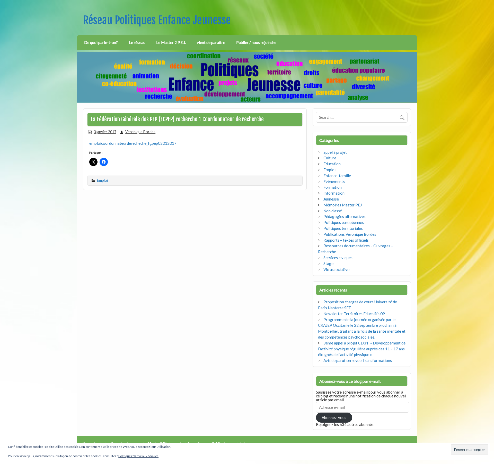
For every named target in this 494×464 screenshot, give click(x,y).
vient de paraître (211, 42)
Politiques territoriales (343, 228)
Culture (329, 158)
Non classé (332, 210)
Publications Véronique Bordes (349, 234)
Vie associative (336, 269)
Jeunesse (331, 199)
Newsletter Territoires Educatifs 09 (354, 313)
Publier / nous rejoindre (256, 42)
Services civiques (337, 257)
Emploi (102, 180)
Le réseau (137, 42)
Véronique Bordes (140, 132)
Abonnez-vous (334, 417)
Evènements (334, 181)
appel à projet (335, 152)
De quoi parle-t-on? (101, 42)
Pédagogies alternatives (344, 216)
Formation (332, 187)
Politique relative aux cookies (138, 456)
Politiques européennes (343, 222)
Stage (328, 263)
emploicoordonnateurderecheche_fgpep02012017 (133, 143)
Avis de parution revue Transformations (357, 360)
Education (332, 163)
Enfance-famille (337, 175)
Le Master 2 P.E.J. (171, 42)
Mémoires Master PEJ (342, 205)
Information (334, 193)
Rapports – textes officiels (346, 240)
